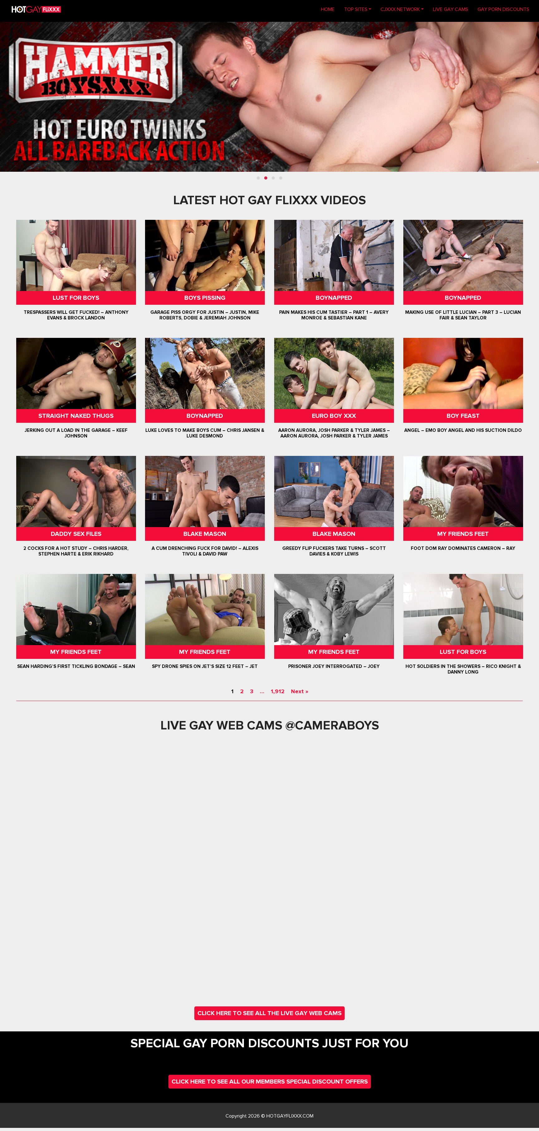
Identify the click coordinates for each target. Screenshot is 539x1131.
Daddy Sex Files (76, 534)
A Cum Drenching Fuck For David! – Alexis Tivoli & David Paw (205, 551)
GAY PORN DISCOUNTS (503, 9)
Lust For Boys (76, 298)
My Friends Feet (463, 534)
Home (330, 9)
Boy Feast (462, 416)
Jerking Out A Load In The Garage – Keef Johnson (76, 433)
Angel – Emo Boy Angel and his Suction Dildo (463, 430)
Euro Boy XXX (334, 416)
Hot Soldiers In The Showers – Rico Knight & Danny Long (463, 669)
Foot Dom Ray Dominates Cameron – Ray (463, 548)
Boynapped (334, 298)
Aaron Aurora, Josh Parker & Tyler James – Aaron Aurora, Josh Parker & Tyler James (334, 433)
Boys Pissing (205, 298)
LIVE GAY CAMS (450, 9)
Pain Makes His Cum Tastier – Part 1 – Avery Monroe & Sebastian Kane (334, 315)
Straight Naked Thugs (76, 416)
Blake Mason (205, 534)
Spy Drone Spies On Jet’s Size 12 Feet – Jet (205, 666)
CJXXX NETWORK (400, 9)
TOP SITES (355, 9)
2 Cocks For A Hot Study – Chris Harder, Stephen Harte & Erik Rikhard (76, 551)
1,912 (277, 691)
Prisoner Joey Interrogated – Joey (334, 666)
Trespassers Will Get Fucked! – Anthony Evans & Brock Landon (76, 315)
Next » (299, 691)
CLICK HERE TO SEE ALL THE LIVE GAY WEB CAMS (269, 1013)
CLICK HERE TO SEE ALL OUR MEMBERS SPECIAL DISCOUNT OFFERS (270, 1081)
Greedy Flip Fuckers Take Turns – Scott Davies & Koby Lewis (334, 551)
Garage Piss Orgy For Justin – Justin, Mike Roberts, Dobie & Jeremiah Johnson (205, 315)
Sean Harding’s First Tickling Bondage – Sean (76, 666)
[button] (258, 178)
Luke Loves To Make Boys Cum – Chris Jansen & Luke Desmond (205, 433)
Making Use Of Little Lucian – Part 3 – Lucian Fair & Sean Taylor (463, 315)
